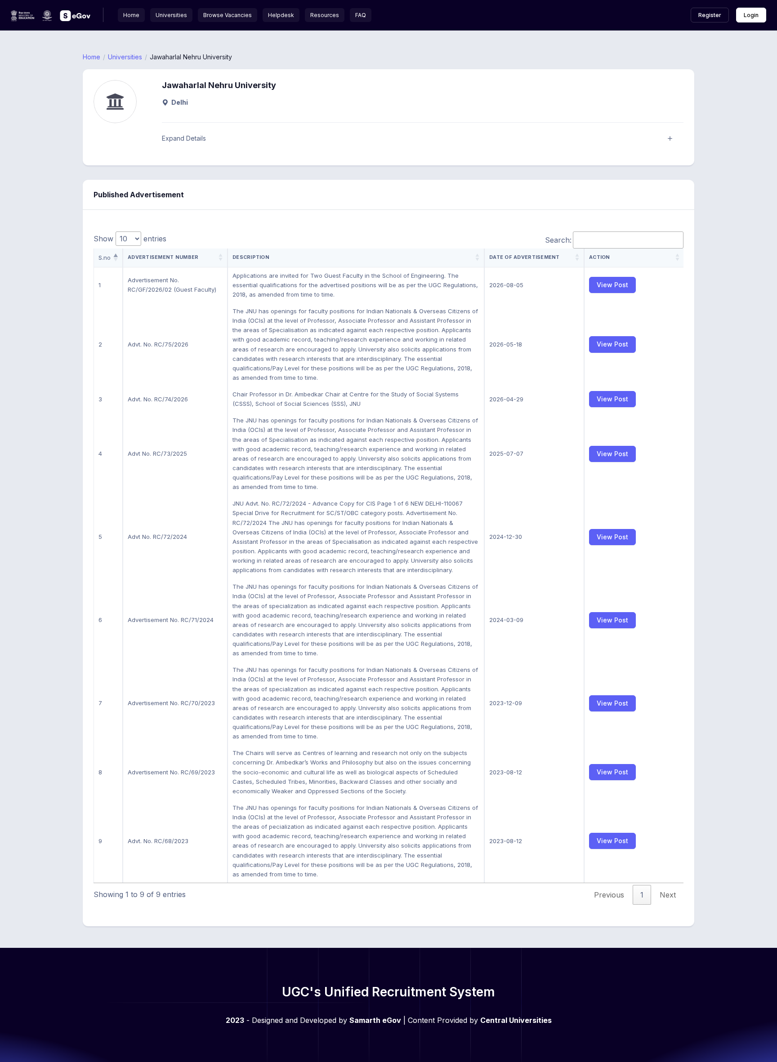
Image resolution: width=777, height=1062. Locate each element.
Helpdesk (281, 15)
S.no (104, 257)
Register (709, 15)
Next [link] (668, 894)
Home (131, 15)
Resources (324, 15)
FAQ (360, 15)
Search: (558, 240)
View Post (612, 285)
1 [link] (641, 894)
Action (599, 257)
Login (751, 15)
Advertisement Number (163, 257)
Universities (171, 15)
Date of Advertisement (524, 257)
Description (250, 257)
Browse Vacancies (227, 15)
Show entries (130, 238)
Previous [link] (609, 894)
